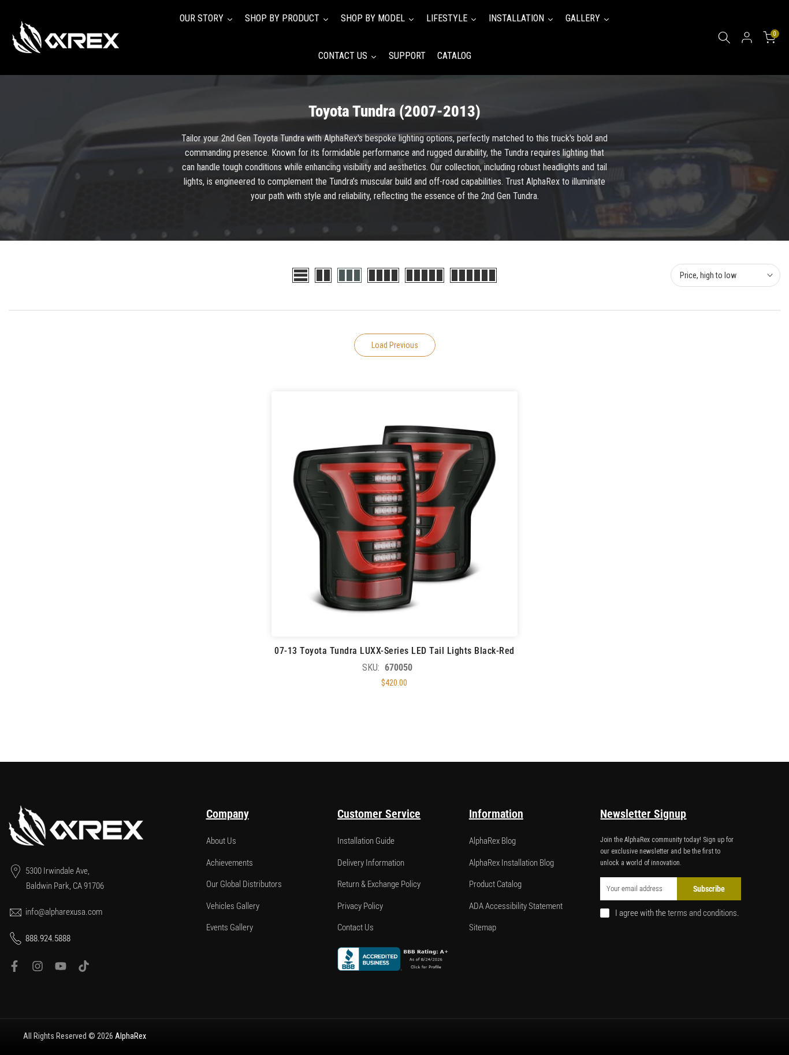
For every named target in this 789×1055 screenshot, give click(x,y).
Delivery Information (370, 863)
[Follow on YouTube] (60, 966)
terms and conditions (702, 913)
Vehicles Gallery (232, 906)
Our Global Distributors (244, 884)
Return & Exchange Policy (378, 884)
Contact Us (355, 927)
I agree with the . (677, 913)
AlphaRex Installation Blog (511, 863)
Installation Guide (365, 841)
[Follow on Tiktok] (84, 966)
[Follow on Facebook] (14, 966)
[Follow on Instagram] (37, 966)
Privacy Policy (360, 906)
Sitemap (482, 927)
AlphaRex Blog (492, 841)
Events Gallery (229, 927)
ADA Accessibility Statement (516, 906)
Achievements (229, 863)
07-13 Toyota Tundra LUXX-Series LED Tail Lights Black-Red (394, 650)
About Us (221, 841)
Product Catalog (495, 884)
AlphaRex (130, 1036)
